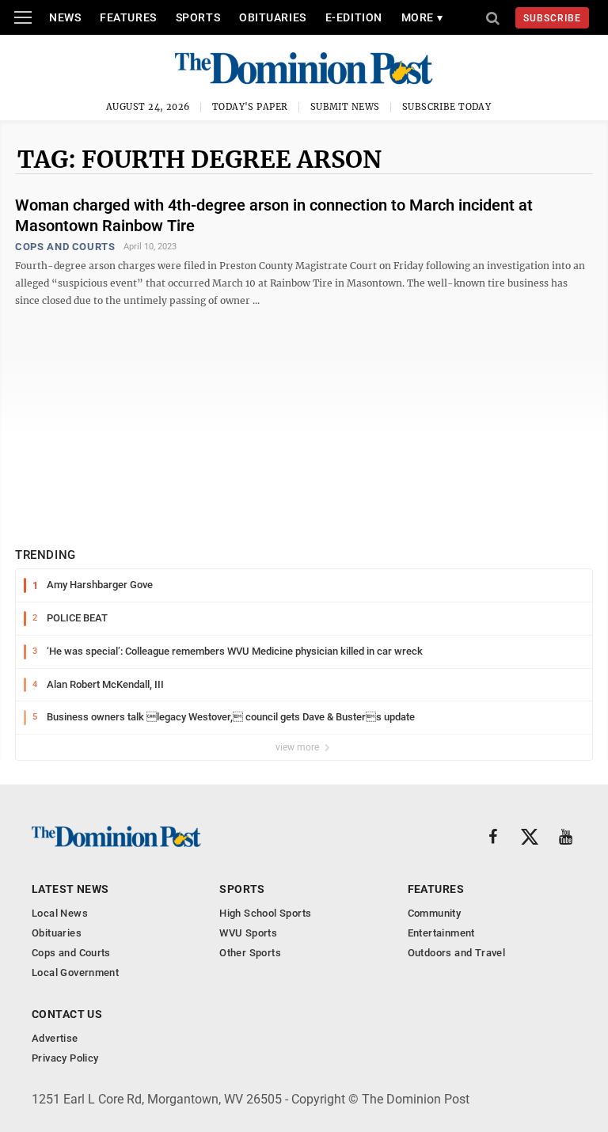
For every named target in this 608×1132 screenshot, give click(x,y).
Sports (198, 17)
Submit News (345, 106)
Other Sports (250, 953)
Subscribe (552, 18)
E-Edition (353, 17)
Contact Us (67, 1014)
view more (298, 747)
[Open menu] (23, 17)
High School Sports (265, 913)
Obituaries (272, 17)
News (65, 17)
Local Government (75, 972)
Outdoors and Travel (456, 953)
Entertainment (441, 933)
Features (128, 17)
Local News (60, 913)
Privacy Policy (65, 1058)
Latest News (70, 889)
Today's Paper (250, 106)
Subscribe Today (447, 106)
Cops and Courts (65, 247)
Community (435, 913)
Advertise (55, 1038)
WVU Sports (248, 933)
